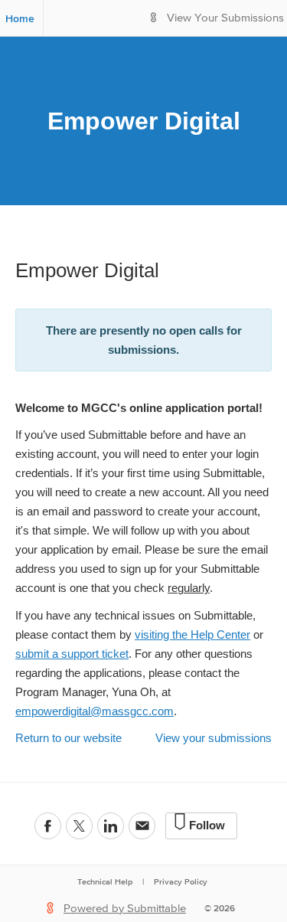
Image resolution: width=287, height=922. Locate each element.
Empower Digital (143, 121)
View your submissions (213, 737)
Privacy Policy (180, 881)
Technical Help (104, 881)
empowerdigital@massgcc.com (94, 711)
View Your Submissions (225, 18)
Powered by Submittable (125, 908)
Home (19, 18)
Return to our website (68, 737)
